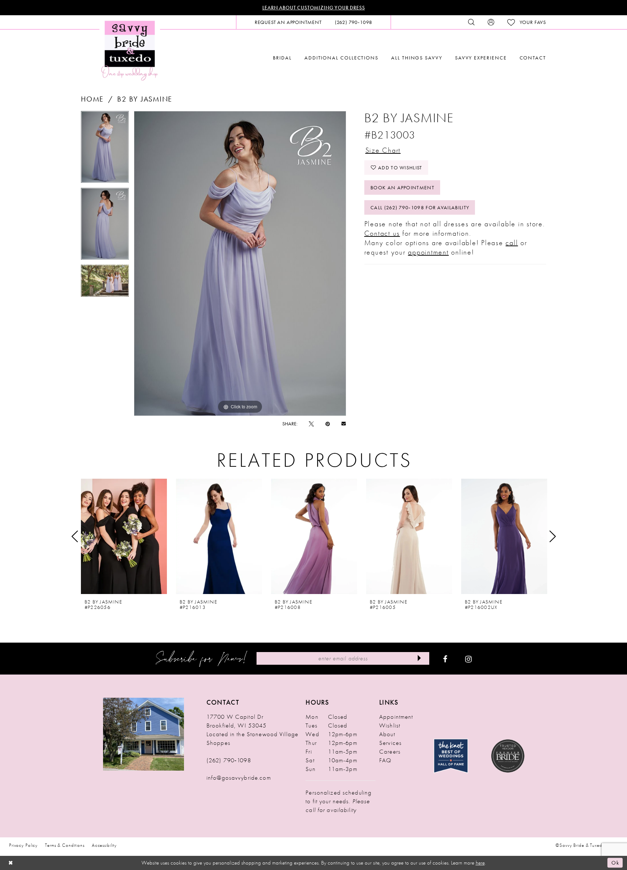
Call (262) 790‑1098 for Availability (419, 207)
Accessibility (104, 845)
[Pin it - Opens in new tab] (327, 423)
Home (92, 99)
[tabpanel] (105, 149)
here (480, 862)
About (387, 734)
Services (390, 743)
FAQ (385, 760)
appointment (428, 252)
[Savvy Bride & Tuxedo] (129, 49)
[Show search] (471, 22)
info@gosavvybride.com (238, 778)
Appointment (396, 717)
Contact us (382, 233)
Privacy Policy (23, 845)
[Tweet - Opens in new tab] (311, 423)
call (511, 242)
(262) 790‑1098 (228, 760)
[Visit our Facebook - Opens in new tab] (445, 658)
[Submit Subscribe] (419, 658)
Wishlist (389, 725)
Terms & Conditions (65, 845)
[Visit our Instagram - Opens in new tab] (468, 658)
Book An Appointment (402, 187)
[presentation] (124, 536)
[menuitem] (288, 22)
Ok (615, 862)
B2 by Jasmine (144, 99)
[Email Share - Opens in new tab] (343, 423)
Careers (390, 751)
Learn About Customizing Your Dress (313, 7)
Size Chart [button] (383, 150)
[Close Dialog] (10, 863)
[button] (491, 22)
